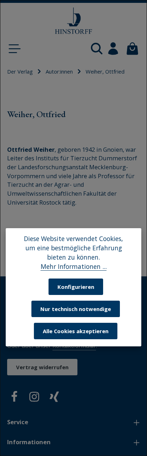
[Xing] (54, 398)
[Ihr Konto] (113, 48)
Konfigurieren (75, 286)
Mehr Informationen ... (74, 266)
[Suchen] (96, 48)
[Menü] (14, 48)
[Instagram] (34, 398)
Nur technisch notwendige (75, 308)
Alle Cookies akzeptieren (75, 331)
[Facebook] (14, 398)
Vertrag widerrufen (42, 367)
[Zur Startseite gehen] (73, 20)
